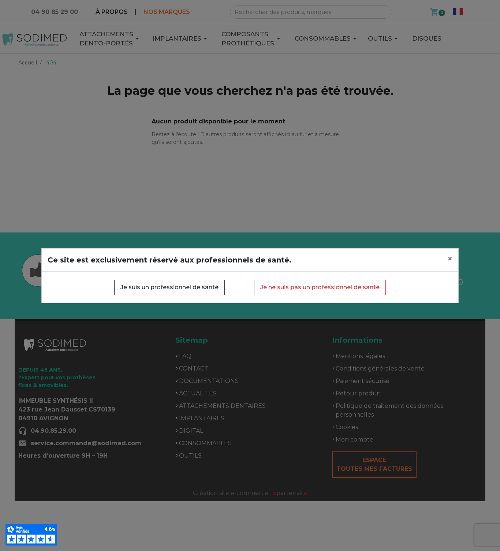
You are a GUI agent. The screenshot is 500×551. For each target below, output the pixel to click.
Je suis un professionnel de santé (169, 287)
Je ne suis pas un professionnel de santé (320, 287)
